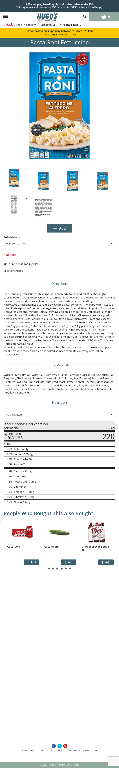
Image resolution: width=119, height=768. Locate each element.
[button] (14, 178)
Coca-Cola (13, 546)
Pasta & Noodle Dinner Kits (79, 24)
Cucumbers (51, 546)
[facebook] (54, 746)
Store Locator (44, 750)
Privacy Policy (75, 750)
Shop (19, 24)
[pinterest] (65, 746)
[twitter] (59, 746)
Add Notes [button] (10, 255)
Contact (59, 750)
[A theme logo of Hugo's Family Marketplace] (47, 16)
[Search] (84, 15)
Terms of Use (91, 750)
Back (9, 24)
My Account (28, 750)
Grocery (31, 24)
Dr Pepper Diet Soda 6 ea (95, 548)
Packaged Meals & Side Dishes (58, 24)
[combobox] (59, 243)
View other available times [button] (60, 34)
